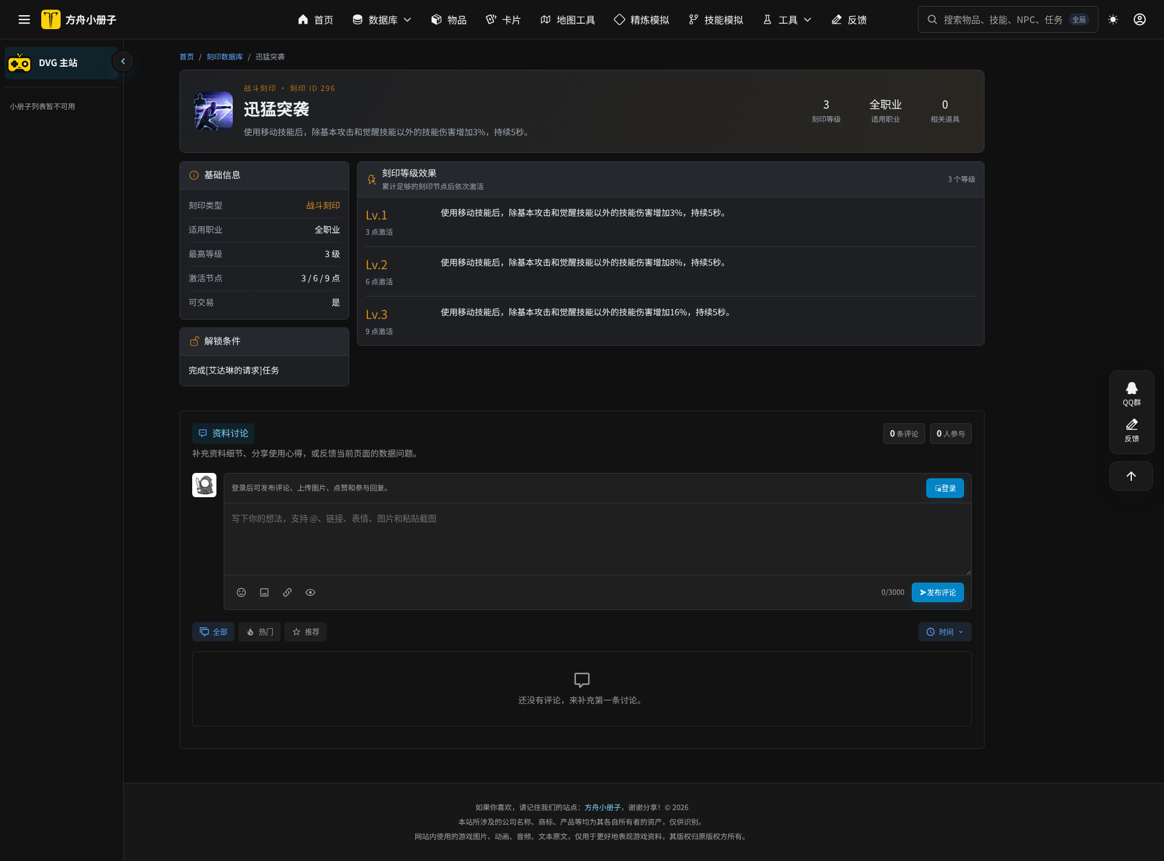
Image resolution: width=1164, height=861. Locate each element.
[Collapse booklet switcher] (123, 61)
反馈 (1132, 439)
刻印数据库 (225, 57)
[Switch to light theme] (1113, 19)
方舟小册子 (602, 807)
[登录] (1140, 19)
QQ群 (1132, 402)
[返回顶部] (1131, 476)
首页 (186, 57)
